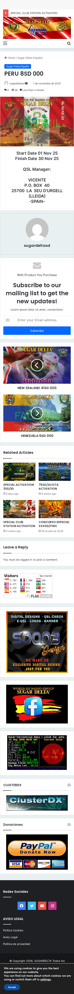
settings (45, 979)
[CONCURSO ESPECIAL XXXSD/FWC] (55, 509)
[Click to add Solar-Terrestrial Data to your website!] (37, 768)
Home (11, 57)
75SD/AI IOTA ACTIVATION (49, 487)
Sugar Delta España (29, 57)
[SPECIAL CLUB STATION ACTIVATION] (19, 509)
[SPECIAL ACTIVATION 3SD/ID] (19, 472)
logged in (26, 559)
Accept (12, 987)
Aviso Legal (10, 937)
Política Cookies (13, 930)
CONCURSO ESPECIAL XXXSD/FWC (54, 524)
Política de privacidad (16, 944)
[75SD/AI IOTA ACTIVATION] (55, 472)
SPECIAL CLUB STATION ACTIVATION (19, 524)
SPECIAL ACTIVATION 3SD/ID (18, 487)
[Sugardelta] (37, 28)
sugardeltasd (17, 83)
